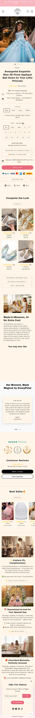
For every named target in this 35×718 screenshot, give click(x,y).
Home (17, 67)
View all (17, 204)
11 (12, 137)
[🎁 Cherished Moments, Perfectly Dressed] (17, 646)
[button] (13, 86)
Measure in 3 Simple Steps (17, 150)
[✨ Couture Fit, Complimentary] (17, 546)
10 (6, 137)
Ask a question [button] (17, 476)
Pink (13, 110)
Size (16, 123)
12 (17, 137)
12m (12, 127)
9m (6, 127)
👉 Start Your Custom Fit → (17, 580)
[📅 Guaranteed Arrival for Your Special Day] (17, 595)
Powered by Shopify (17, 716)
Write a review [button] (17, 471)
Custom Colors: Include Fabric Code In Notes (17, 116)
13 (23, 137)
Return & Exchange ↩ (17, 282)
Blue (6, 110)
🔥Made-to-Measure (17, 154)
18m (19, 127)
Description (17, 179)
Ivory (20, 110)
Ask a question (17, 285)
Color (17, 107)
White (28, 110)
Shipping (10, 145)
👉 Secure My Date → (17, 631)
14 (28, 137)
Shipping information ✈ (17, 278)
